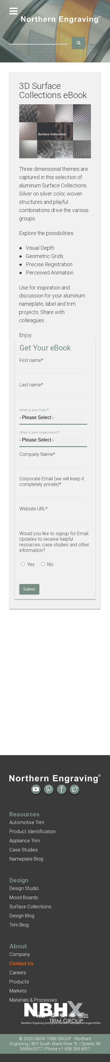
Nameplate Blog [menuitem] (26, 859)
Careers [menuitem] (17, 972)
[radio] (29, 565)
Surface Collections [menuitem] (30, 906)
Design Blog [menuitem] (21, 916)
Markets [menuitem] (18, 991)
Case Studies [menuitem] (23, 850)
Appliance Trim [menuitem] (24, 840)
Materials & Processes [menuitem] (33, 1000)
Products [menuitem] (19, 982)
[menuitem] (21, 963)
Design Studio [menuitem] (24, 888)
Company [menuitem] (19, 954)
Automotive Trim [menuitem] (26, 822)
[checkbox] (53, 565)
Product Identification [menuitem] (32, 831)
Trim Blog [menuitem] (19, 925)
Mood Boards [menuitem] (23, 897)
